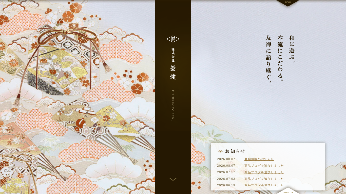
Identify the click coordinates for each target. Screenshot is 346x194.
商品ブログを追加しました (264, 165)
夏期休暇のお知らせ (259, 159)
